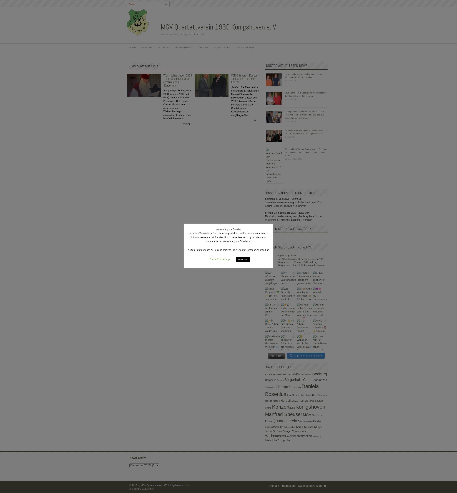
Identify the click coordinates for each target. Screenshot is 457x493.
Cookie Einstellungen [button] (220, 259)
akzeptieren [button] (243, 259)
